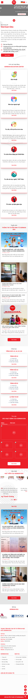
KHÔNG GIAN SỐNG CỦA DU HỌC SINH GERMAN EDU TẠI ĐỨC (12, 284)
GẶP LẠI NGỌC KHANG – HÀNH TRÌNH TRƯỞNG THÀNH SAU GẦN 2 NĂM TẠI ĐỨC (14, 327)
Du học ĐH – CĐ (19, 661)
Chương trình (4, 659)
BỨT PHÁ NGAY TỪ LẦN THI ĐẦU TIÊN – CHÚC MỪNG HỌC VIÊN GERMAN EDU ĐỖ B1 (13, 295)
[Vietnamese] (24, 2)
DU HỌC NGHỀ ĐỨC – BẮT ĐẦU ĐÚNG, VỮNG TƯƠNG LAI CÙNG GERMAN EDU (13, 250)
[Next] (26, 481)
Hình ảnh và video (6, 664)
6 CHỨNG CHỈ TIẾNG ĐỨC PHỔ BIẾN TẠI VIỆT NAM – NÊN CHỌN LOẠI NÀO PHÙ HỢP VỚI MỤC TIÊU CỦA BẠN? (13, 556)
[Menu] (2, 2)
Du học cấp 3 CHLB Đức (21, 657)
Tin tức (3, 666)
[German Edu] (14, 2)
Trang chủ (4, 657)
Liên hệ (3, 668)
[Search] (26, 2)
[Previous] (2, 481)
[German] (22, 2)
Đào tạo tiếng (5, 661)
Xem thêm (14, 90)
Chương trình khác (20, 664)
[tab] (2, 423)
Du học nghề (18, 659)
